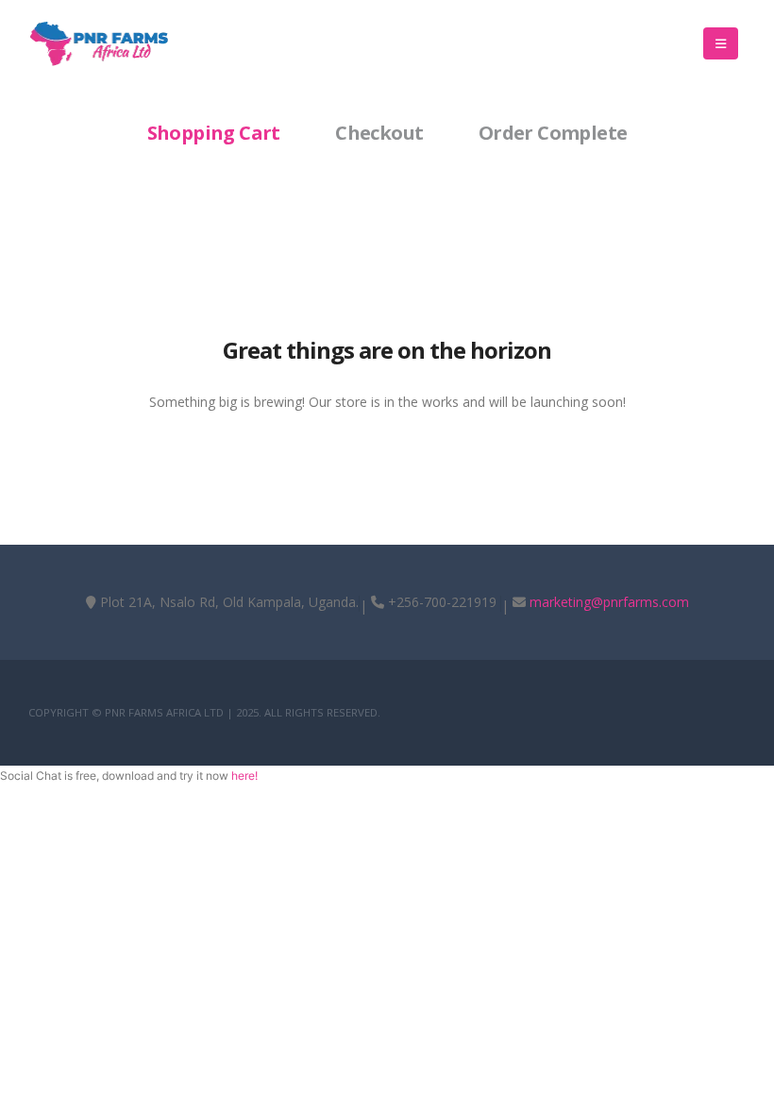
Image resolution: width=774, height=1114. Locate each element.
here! (244, 775)
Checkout (379, 132)
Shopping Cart (213, 132)
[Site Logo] (99, 43)
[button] (720, 43)
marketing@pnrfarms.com (609, 602)
